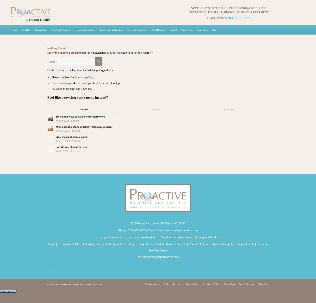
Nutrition (171, 244)
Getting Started (155, 244)
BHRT (77, 244)
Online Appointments (242, 244)
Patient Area (211, 244)
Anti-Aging (89, 244)
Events (182, 244)
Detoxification (105, 244)
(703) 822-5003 (238, 18)
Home (51, 244)
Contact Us (195, 244)
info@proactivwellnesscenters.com (177, 230)
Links (224, 244)
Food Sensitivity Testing (130, 244)
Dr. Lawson (64, 244)
